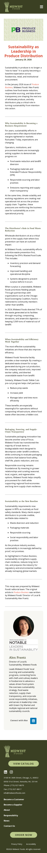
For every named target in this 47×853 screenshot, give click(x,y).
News (6, 820)
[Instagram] (11, 772)
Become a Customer (14, 799)
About (7, 810)
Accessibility (31, 844)
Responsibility (11, 815)
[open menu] (41, 7)
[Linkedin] (33, 721)
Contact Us (9, 826)
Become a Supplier (13, 804)
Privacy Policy (16, 844)
